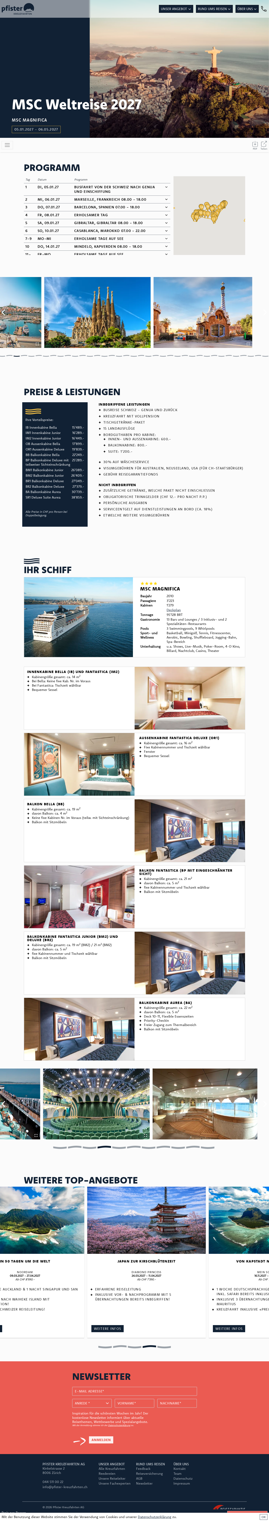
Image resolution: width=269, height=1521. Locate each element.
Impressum (181, 1483)
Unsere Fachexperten (115, 1483)
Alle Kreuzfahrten (112, 1468)
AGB (139, 1478)
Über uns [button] (245, 9)
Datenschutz (183, 1478)
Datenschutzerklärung (119, 1425)
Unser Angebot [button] (174, 9)
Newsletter (144, 1483)
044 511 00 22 (53, 1482)
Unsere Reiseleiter (112, 1478)
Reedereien (107, 1473)
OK (264, 1517)
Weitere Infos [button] (236, 1328)
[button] (222, 205)
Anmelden (101, 1440)
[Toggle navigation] (7, 145)
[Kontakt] (263, 8)
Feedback (143, 1468)
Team (177, 1473)
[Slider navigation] (9, 355)
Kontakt (179, 1468)
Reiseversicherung (149, 1473)
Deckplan (174, 610)
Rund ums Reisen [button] (212, 9)
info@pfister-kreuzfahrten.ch (65, 1487)
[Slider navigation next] (265, 312)
